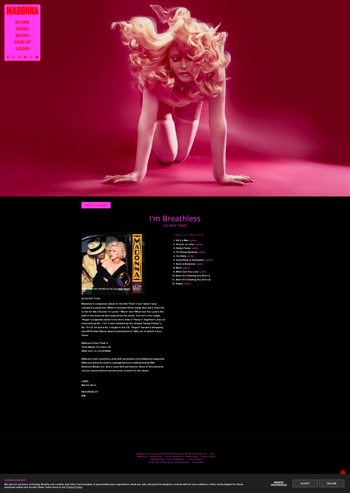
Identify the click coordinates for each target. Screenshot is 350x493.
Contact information (174, 456)
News (22, 29)
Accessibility (198, 462)
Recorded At (89, 391)
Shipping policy (157, 459)
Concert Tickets (194, 459)
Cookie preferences (176, 459)
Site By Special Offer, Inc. (196, 454)
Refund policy (192, 456)
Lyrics (193, 240)
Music (22, 35)
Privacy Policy (74, 487)
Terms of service (208, 456)
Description (90, 298)
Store (22, 22)
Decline (331, 483)
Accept (305, 483)
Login (22, 48)
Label (85, 381)
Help (212, 454)
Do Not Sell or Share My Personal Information (169, 462)
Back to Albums (96, 205)
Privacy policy (156, 456)
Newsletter (142, 456)
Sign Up (22, 42)
